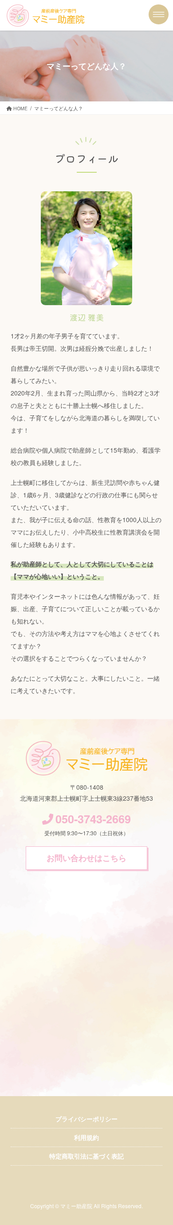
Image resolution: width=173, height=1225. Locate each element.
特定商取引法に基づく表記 (86, 1155)
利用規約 (86, 1137)
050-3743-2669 (93, 819)
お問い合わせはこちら (86, 858)
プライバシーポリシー (86, 1118)
